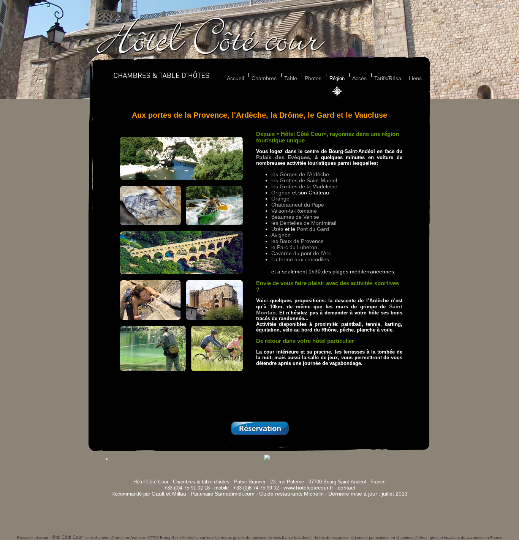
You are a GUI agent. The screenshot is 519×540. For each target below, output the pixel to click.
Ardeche (137, 537)
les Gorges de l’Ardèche (300, 174)
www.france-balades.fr (292, 537)
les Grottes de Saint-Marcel (304, 180)
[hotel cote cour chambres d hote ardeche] (210, 53)
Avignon (281, 235)
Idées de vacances (331, 537)
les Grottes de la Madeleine (304, 186)
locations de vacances (463, 537)
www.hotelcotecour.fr (308, 488)
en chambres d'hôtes (409, 537)
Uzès (277, 229)
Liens (415, 78)
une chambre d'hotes (104, 537)
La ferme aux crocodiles (300, 259)
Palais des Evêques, (284, 157)
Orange (280, 199)
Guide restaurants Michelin (291, 494)
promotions (378, 537)
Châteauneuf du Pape (297, 205)
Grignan (281, 192)
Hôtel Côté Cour (66, 537)
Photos (313, 78)
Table (290, 78)
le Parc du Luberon (294, 247)
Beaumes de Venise (295, 217)
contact (346, 488)
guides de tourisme (249, 537)
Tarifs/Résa (387, 78)
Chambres (264, 78)
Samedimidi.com (235, 494)
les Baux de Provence (297, 241)
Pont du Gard (313, 229)
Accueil (235, 78)
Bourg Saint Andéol (177, 537)
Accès (359, 78)
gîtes (434, 537)
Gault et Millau (169, 494)
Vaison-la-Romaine (294, 211)
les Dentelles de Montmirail (303, 223)
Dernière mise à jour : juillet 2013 (368, 494)
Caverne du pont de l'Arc (301, 253)
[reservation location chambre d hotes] (259, 434)
